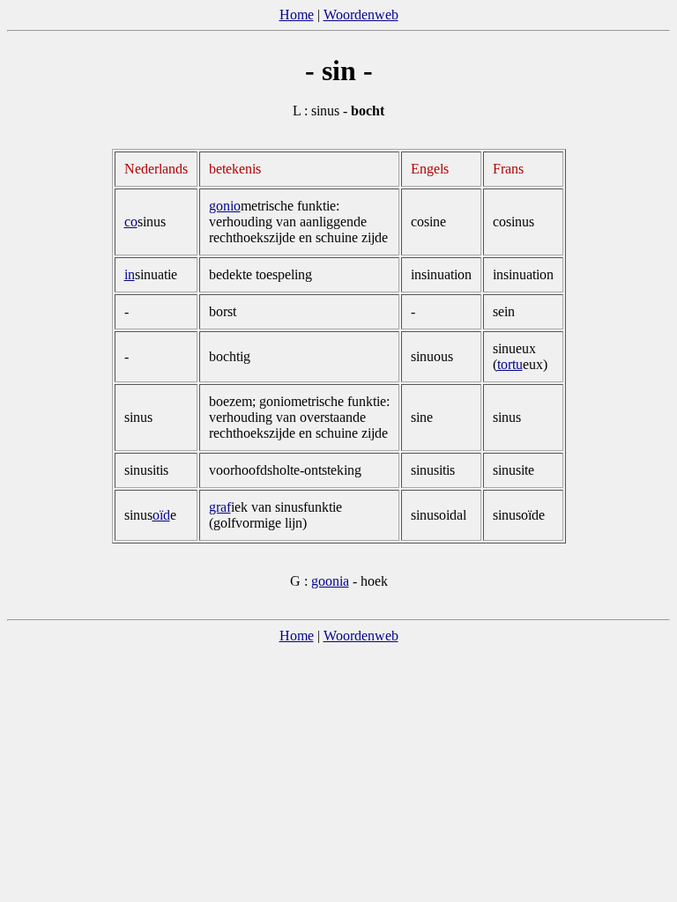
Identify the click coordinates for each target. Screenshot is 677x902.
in (129, 274)
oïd (161, 514)
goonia (330, 580)
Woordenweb (361, 14)
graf (220, 506)
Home (296, 14)
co (131, 221)
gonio (225, 205)
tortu (510, 364)
